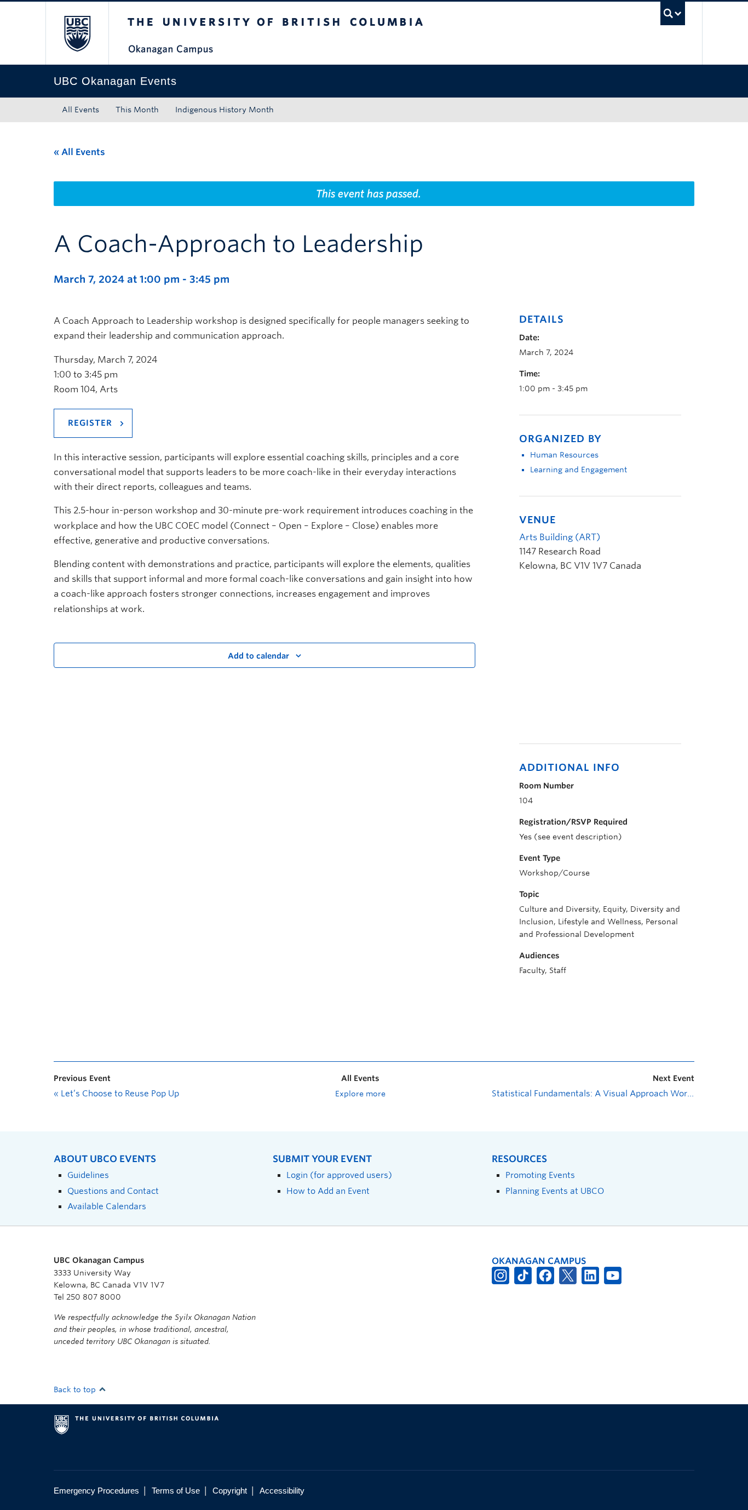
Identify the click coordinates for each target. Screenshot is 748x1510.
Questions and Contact (113, 1191)
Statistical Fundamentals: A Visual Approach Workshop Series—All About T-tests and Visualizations (593, 1094)
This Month (137, 109)
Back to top (76, 1389)
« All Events (79, 152)
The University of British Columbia (76, 33)
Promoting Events (540, 1175)
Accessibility (282, 1490)
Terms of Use (176, 1490)
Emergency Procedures (96, 1490)
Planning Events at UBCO (554, 1191)
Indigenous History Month (224, 109)
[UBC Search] (672, 13)
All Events (80, 109)
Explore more (360, 1093)
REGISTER (90, 423)
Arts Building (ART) (559, 537)
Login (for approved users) (339, 1175)
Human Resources (564, 454)
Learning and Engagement (578, 469)
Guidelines (88, 1175)
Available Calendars (106, 1206)
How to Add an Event (328, 1191)
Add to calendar (258, 655)
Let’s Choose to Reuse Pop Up (116, 1094)
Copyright (229, 1490)
